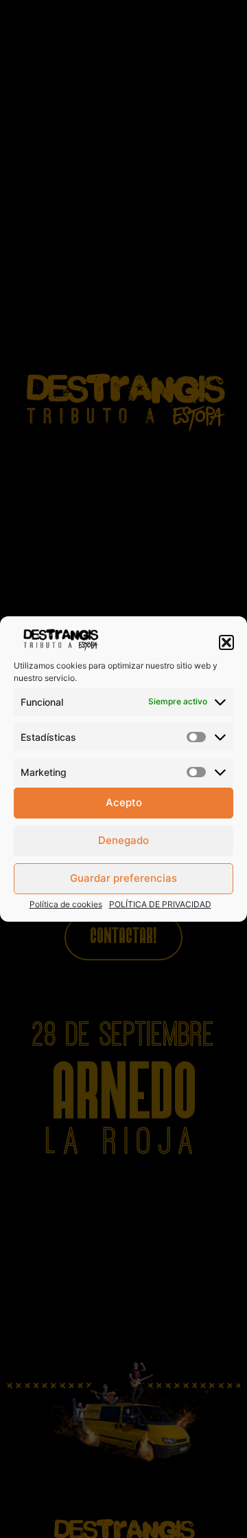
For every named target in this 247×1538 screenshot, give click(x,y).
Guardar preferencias (123, 878)
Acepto (124, 802)
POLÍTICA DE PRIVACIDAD (160, 904)
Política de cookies (66, 904)
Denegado (123, 840)
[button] (226, 642)
